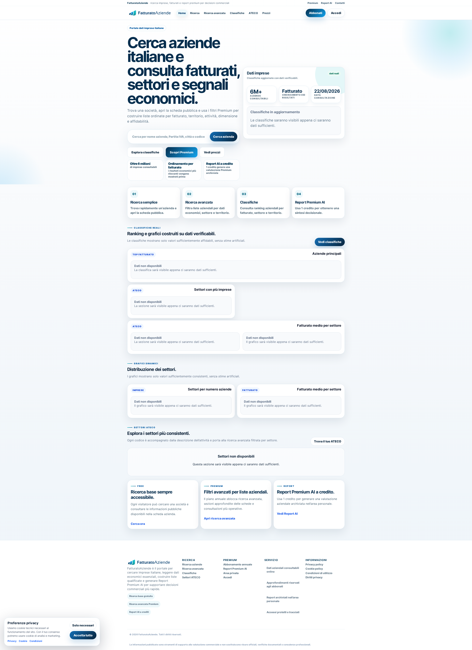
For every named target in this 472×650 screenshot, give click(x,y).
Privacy (12, 640)
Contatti (340, 2)
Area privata (231, 573)
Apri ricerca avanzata (219, 518)
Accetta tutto (83, 635)
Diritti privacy (314, 577)
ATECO (253, 13)
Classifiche (237, 13)
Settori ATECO (191, 577)
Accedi (336, 13)
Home (182, 13)
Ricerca (194, 13)
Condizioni (36, 640)
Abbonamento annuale (237, 564)
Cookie (23, 640)
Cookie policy (314, 568)
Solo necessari (83, 625)
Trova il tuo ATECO (327, 441)
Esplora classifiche (145, 152)
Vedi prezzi (212, 152)
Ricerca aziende (192, 564)
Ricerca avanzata (214, 13)
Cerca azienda (223, 136)
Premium (313, 2)
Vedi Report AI (287, 513)
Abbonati (315, 13)
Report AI (326, 2)
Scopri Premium (181, 152)
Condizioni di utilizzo (319, 573)
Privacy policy (314, 564)
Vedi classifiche (329, 242)
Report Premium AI (235, 568)
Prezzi (266, 13)
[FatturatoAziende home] (149, 13)
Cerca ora (138, 524)
